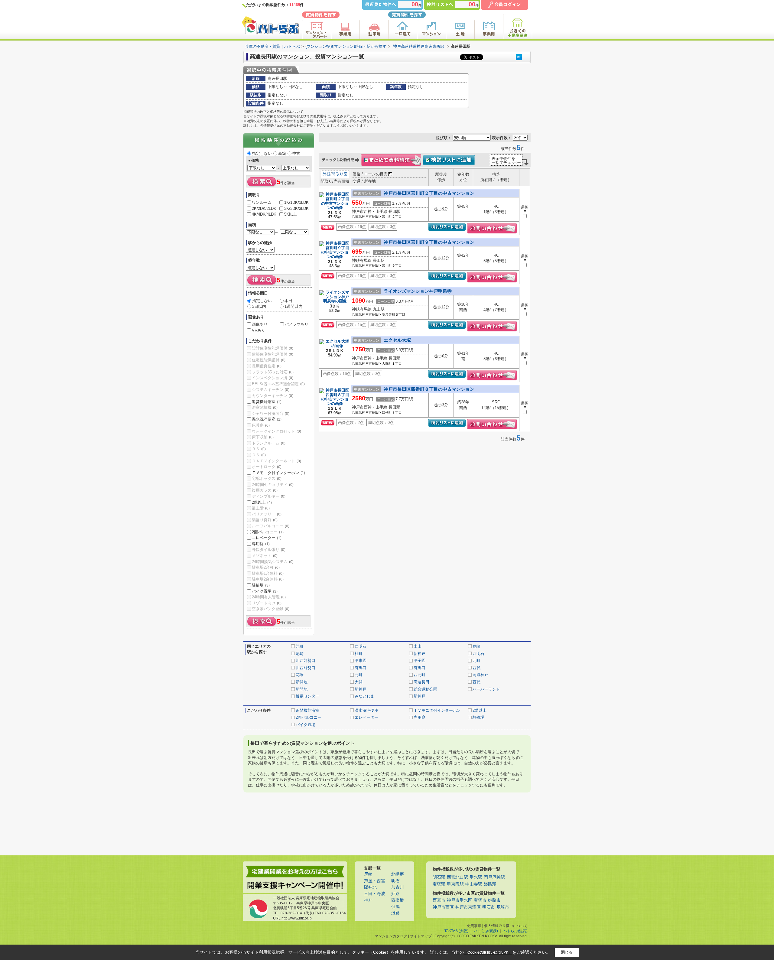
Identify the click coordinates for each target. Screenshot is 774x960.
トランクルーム (268, 443)
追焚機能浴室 (266, 401)
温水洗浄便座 (266, 419)
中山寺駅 (473, 884)
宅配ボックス (266, 478)
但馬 (395, 906)
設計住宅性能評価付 (272, 348)
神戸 (368, 900)
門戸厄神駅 (494, 877)
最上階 (261, 508)
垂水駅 (476, 877)
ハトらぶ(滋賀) (515, 931)
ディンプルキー (268, 496)
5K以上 (290, 214)
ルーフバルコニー (270, 526)
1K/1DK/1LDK (296, 202)
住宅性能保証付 (268, 360)
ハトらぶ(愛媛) (486, 931)
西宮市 (439, 900)
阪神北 (370, 887)
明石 (395, 881)
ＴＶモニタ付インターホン (278, 472)
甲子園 (419, 660)
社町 (359, 653)
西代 (476, 667)
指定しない (262, 153)
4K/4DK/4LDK (264, 214)
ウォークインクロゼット (276, 431)
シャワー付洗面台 (270, 413)
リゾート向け (266, 603)
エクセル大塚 (397, 340)
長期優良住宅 (266, 366)
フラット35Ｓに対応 (273, 372)
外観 (326, 174)
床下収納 (263, 437)
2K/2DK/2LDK (264, 208)
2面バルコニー (268, 532)
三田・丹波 (374, 893)
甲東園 (360, 660)
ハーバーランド (486, 689)
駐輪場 (261, 585)
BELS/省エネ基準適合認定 (278, 384)
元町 (300, 646)
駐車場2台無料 (268, 579)
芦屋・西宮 (374, 881)
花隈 (300, 674)
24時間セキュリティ (273, 484)
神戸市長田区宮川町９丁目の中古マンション (429, 242)
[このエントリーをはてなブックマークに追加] (519, 57)
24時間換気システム (273, 561)
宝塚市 (480, 900)
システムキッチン (270, 389)
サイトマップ (421, 936)
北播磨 (397, 874)
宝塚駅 (439, 884)
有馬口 (360, 667)
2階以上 (262, 502)
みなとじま (364, 696)
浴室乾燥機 (265, 407)
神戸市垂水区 (459, 900)
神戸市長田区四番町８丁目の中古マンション (429, 389)
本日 (288, 300)
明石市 (488, 907)
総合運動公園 (425, 689)
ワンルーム (262, 202)
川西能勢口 (305, 660)
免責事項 (474, 926)
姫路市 (494, 900)
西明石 (360, 646)
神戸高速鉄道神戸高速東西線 (418, 46)
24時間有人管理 (269, 597)
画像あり (260, 324)
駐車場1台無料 (268, 573)
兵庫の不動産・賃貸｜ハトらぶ (272, 46)
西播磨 (397, 900)
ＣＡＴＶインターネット (276, 461)
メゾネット (265, 555)
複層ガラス (265, 490)
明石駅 (439, 877)
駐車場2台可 (266, 567)
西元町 (419, 674)
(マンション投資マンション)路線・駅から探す (345, 46)
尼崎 (476, 646)
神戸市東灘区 (468, 907)
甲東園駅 (455, 884)
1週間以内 (293, 306)
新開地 (301, 682)
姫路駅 (490, 884)
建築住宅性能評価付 (272, 354)
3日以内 (259, 306)
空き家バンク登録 (270, 609)
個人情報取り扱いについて (506, 926)
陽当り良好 (265, 520)
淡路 (395, 913)
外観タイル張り (268, 549)
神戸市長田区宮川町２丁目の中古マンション (429, 193)
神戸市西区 (443, 907)
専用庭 (261, 544)
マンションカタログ (391, 936)
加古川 (397, 887)
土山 (417, 646)
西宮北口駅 (457, 877)
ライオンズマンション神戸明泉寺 (418, 291)
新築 (282, 153)
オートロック (266, 466)
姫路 (395, 893)
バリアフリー (266, 514)
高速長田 (421, 682)
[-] (335, 208)
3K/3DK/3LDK (296, 208)
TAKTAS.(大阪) (456, 931)
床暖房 (261, 425)
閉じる (567, 952)
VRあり (258, 330)
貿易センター (307, 696)
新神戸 (419, 653)
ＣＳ (259, 455)
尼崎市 (502, 907)
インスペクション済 (272, 378)
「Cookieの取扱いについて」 (488, 952)
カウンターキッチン (272, 395)
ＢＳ (259, 449)
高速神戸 (480, 674)
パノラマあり (296, 324)
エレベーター (266, 537)
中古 (296, 153)
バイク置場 (265, 591)
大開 (359, 682)
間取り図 (339, 174)
